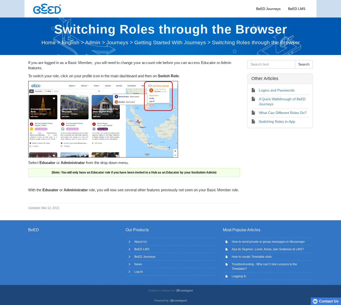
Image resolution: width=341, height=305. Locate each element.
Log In (138, 272)
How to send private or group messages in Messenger (268, 242)
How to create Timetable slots (252, 256)
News (138, 264)
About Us (140, 242)
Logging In (239, 276)
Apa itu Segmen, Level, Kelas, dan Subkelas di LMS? (268, 249)
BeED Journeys (268, 9)
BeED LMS (296, 9)
